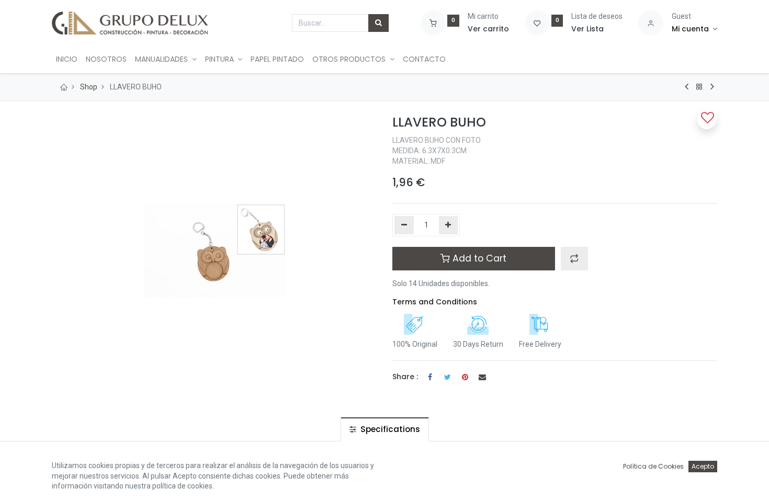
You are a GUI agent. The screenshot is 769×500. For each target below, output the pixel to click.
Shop (88, 87)
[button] (574, 258)
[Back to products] (699, 87)
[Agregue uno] (448, 225)
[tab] (385, 429)
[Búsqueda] (378, 23)
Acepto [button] (703, 466)
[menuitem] (67, 59)
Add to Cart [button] (478, 258)
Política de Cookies (653, 466)
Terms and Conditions (434, 302)
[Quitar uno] (404, 225)
